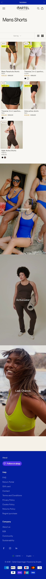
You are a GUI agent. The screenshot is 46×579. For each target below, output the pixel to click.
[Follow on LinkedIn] (16, 548)
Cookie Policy (8, 504)
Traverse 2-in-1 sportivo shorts (33, 71)
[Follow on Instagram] (10, 548)
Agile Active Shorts (8, 150)
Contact (6, 491)
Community (7, 536)
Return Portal (8, 482)
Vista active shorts (31, 111)
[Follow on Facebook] (3, 548)
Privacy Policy (8, 500)
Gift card (6, 486)
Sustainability (8, 540)
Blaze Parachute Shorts (10, 71)
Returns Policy (8, 509)
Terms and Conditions (12, 495)
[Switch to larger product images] (38, 35)
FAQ (4, 477)
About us (6, 527)
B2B (4, 531)
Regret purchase (9, 513)
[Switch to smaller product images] (42, 35)
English (29, 556)
